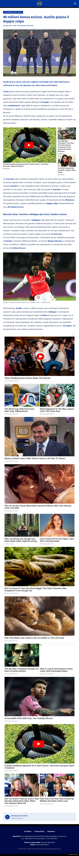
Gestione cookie (73, 854)
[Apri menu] (75, 3)
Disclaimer (51, 831)
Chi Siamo (27, 831)
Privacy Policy (39, 831)
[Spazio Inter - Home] (39, 3)
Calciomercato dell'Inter (13, 12)
